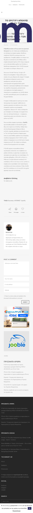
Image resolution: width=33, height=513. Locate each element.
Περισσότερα (16, 511)
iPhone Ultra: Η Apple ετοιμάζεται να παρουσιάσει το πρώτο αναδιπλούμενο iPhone (15, 417)
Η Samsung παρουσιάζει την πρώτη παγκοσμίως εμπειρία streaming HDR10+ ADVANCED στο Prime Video (14, 367)
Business (11, 200)
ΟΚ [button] (29, 508)
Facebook (3, 485)
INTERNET (17, 200)
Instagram (3, 487)
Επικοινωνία (21, 4)
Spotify (23, 200)
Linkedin (3, 490)
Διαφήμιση (15, 4)
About (10, 4)
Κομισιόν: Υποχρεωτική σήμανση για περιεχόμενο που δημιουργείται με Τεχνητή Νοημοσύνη (15, 379)
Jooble (6, 356)
